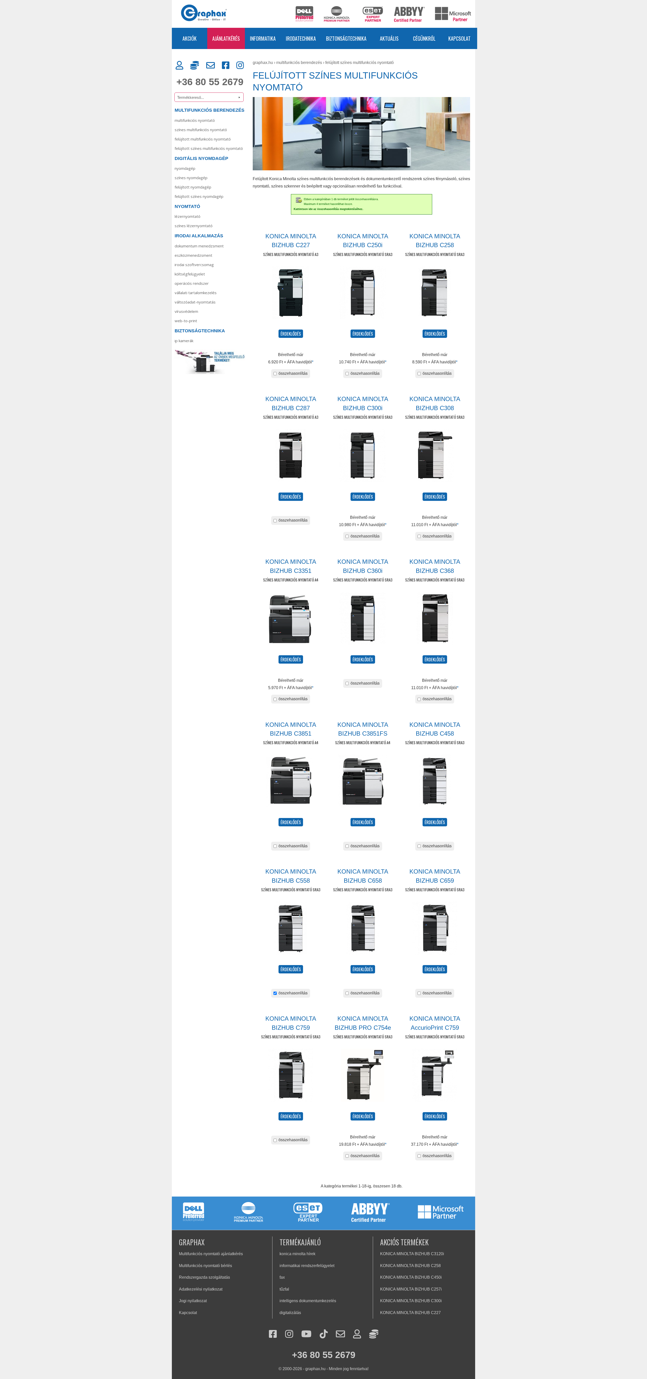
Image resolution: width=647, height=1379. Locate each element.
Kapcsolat (188, 1313)
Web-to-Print (186, 320)
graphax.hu (263, 62)
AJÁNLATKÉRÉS (226, 38)
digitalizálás (290, 1313)
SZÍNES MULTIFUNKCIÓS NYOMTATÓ (201, 129)
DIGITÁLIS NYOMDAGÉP (201, 158)
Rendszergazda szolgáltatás (204, 1277)
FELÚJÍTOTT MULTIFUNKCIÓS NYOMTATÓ (203, 139)
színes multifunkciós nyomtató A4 (290, 579)
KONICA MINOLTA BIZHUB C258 (410, 1266)
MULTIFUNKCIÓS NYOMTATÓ (195, 120)
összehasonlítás (293, 373)
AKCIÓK (189, 38)
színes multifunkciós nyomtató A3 (290, 254)
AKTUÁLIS (389, 38)
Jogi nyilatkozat (193, 1301)
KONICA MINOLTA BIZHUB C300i (411, 1301)
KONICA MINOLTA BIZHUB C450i (411, 1277)
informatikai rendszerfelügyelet (307, 1266)
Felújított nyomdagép (193, 187)
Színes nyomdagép (191, 177)
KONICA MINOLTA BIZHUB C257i (411, 1289)
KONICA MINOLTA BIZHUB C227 (410, 1313)
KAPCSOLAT (459, 38)
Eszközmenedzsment (193, 255)
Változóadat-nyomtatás (195, 302)
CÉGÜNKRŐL (424, 38)
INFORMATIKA (263, 38)
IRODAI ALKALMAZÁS (199, 235)
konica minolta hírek (297, 1254)
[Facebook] (225, 65)
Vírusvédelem (186, 311)
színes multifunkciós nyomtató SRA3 (362, 254)
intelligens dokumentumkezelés (308, 1301)
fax (282, 1277)
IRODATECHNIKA (301, 38)
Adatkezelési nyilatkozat (200, 1289)
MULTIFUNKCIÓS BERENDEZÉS (209, 110)
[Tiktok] (323, 1334)
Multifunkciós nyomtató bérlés (205, 1266)
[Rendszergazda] (194, 65)
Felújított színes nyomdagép (199, 196)
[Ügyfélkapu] (179, 65)
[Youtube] (306, 1334)
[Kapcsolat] (210, 65)
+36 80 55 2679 (209, 82)
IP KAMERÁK (184, 340)
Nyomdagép (185, 168)
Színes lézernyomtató (194, 225)
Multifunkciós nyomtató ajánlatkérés (211, 1254)
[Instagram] (240, 65)
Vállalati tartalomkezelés (196, 292)
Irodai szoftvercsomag (194, 264)
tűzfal (284, 1289)
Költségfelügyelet (190, 273)
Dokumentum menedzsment (199, 245)
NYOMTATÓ (187, 206)
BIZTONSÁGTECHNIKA (346, 38)
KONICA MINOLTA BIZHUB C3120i (412, 1254)
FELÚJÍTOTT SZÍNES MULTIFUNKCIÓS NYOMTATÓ (209, 148)
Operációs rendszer (192, 283)
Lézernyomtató (187, 216)
